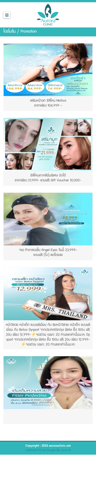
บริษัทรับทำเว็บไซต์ (35, 450)
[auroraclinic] (48, 14)
